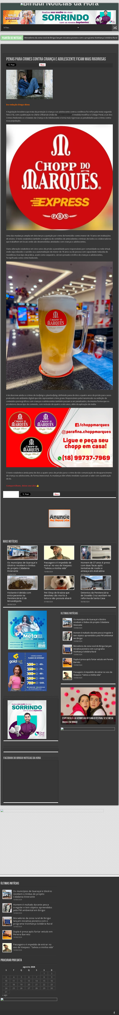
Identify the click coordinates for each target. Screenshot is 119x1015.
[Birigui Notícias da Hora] (59, 4)
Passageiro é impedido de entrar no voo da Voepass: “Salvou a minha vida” (57, 38)
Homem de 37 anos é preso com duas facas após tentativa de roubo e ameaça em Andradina (95, 566)
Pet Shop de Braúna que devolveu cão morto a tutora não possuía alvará (57, 595)
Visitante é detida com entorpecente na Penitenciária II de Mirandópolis (19, 596)
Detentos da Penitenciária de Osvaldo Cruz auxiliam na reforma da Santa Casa (95, 595)
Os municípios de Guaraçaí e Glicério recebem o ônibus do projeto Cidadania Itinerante (22, 566)
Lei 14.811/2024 (64, 115)
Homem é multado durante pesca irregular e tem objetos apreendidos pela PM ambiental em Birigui (93, 635)
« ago (4, 995)
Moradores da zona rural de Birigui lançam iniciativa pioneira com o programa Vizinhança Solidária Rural (92, 649)
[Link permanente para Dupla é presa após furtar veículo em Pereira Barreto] (67, 662)
